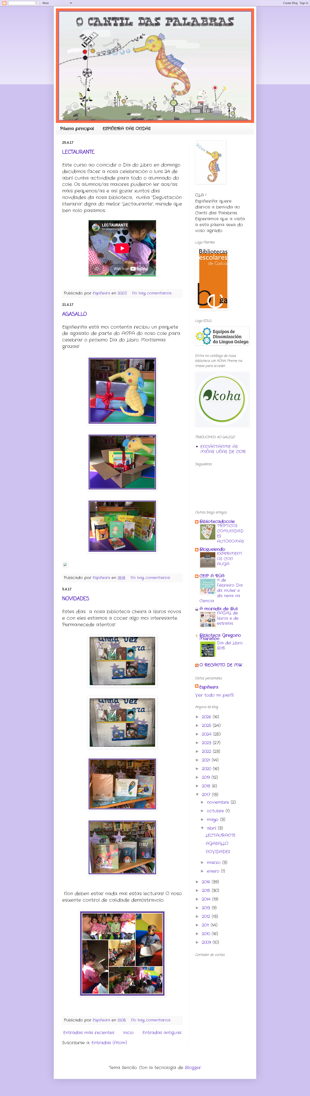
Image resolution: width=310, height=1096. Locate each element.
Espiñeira (208, 687)
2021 (207, 760)
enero (214, 871)
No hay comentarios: (152, 293)
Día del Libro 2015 (230, 645)
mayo (213, 820)
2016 (207, 882)
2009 (207, 942)
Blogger (193, 1068)
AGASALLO (74, 314)
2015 (207, 891)
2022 (207, 751)
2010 (207, 934)
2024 (207, 734)
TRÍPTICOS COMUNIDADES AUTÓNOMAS (230, 533)
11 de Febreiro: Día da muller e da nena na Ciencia (221, 590)
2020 (207, 769)
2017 (207, 795)
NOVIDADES (75, 599)
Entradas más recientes (88, 1033)
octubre (216, 811)
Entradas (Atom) (109, 1043)
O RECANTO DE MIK (220, 665)
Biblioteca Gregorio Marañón (220, 637)
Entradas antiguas (162, 1033)
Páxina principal (77, 129)
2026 (207, 717)
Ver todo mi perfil (214, 695)
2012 (207, 916)
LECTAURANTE (78, 152)
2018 (207, 786)
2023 (207, 743)
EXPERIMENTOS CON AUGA (229, 559)
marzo (214, 863)
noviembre (219, 802)
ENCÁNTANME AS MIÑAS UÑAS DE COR (223, 449)
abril (212, 828)
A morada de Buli (218, 609)
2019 (207, 777)
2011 (206, 925)
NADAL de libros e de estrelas (228, 618)
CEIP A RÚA (211, 576)
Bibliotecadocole (217, 521)
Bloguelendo (212, 549)
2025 (207, 726)
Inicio (128, 1033)
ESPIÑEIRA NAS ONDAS (127, 129)
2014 (207, 899)
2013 (207, 908)
